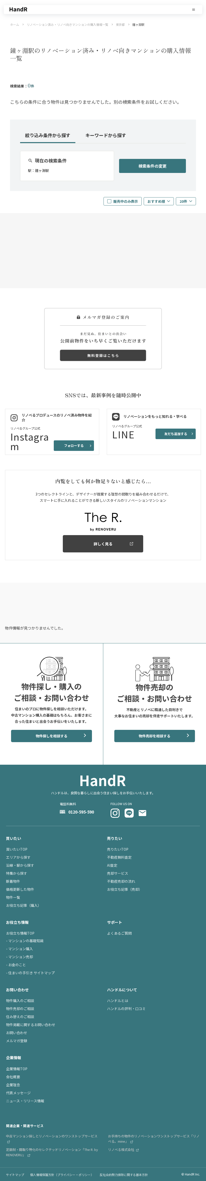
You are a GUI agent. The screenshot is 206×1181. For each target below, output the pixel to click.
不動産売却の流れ (121, 881)
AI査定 (112, 865)
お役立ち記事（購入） (23, 905)
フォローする (74, 445)
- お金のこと (16, 964)
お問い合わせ (16, 1032)
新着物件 (13, 881)
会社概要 (13, 1076)
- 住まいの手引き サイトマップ (30, 972)
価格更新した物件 (20, 889)
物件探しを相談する (51, 735)
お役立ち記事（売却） (124, 889)
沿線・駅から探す (20, 865)
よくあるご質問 (119, 933)
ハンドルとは (117, 1000)
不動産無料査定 (119, 857)
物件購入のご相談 (20, 1000)
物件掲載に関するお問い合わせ (30, 1024)
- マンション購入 (19, 948)
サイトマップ (15, 1174)
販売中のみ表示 (125, 201)
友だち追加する (175, 433)
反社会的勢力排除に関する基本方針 (124, 1174)
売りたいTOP (117, 849)
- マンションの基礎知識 (24, 940)
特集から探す (16, 873)
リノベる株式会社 (121, 1149)
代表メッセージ (18, 1092)
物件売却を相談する (154, 735)
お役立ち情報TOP (20, 933)
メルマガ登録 (16, 1040)
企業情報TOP (16, 1068)
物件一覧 (13, 897)
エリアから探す (18, 857)
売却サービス (117, 873)
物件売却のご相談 (20, 1008)
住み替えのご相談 (20, 1016)
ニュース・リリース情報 (25, 1100)
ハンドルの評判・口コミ (126, 1008)
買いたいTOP (16, 849)
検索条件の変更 (152, 166)
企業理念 (13, 1084)
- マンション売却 (19, 956)
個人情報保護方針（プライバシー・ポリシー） (62, 1174)
